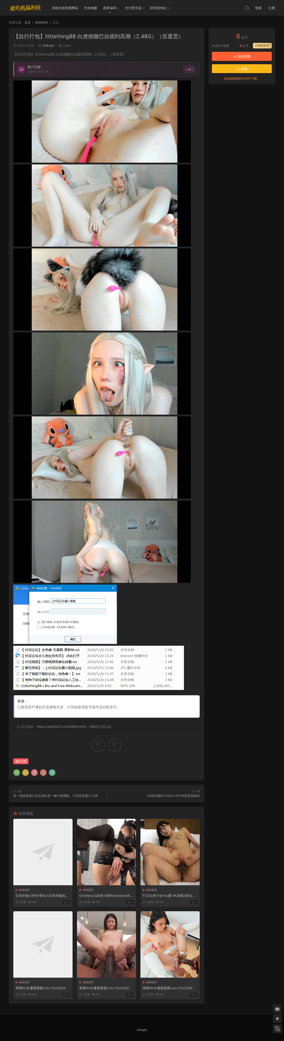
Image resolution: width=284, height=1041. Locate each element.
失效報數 (90, 8)
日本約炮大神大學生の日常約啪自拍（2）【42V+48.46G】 (42, 895)
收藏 (243, 69)
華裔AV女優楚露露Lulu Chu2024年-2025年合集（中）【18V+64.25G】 (106, 988)
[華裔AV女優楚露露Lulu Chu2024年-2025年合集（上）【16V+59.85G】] (43, 944)
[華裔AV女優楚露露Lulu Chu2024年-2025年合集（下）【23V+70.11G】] (170, 944)
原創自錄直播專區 (65, 8)
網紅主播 (21, 761)
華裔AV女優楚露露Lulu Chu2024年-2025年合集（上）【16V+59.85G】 (43, 988)
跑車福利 (109, 8)
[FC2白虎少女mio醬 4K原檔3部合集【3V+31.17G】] (170, 852)
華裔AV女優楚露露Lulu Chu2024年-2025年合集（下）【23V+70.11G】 (170, 988)
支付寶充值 (133, 8)
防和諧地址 (158, 8)
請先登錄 (244, 56)
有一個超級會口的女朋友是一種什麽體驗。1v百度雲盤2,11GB (55, 795)
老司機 (25, 8)
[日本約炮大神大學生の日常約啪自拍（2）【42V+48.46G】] (43, 852)
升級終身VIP (262, 45)
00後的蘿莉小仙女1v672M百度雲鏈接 (173, 795)
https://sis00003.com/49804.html (61, 726)
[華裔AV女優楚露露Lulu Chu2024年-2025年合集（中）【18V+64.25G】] (106, 944)
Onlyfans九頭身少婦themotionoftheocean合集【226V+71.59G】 (106, 895)
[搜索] (247, 7)
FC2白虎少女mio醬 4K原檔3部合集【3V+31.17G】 (169, 895)
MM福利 (142, 1030)
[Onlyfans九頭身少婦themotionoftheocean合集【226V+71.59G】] (106, 852)
